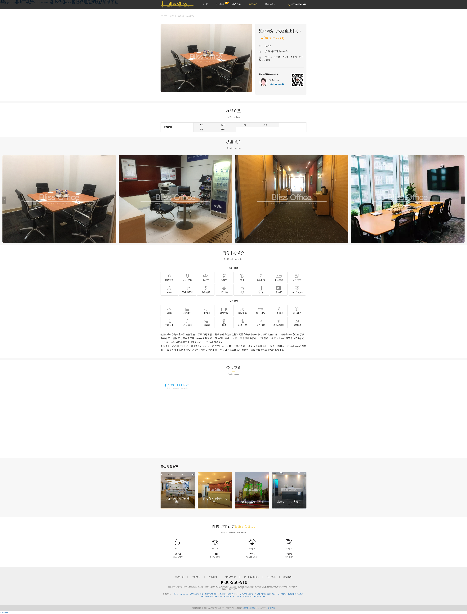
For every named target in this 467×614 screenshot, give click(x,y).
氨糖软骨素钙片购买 (295, 594)
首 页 (205, 4)
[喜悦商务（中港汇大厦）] (215, 490)
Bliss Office (164, 16)
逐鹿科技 (271, 608)
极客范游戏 (237, 596)
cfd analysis (184, 594)
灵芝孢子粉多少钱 (196, 594)
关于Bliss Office (251, 577)
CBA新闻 (227, 596)
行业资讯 (271, 577)
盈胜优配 (243, 594)
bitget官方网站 (259, 596)
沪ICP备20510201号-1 (251, 608)
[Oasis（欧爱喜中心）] (252, 490)
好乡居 (257, 594)
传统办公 (236, 4)
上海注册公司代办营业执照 (228, 594)
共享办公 (253, 4)
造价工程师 (218, 596)
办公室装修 (282, 594)
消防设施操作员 (207, 596)
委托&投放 (270, 4)
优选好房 (220, 4)
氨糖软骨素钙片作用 (269, 594)
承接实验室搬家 (210, 594)
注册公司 (175, 594)
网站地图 (4, 612)
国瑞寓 (250, 594)
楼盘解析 (287, 577)
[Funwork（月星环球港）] (178, 490)
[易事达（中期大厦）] (289, 490)
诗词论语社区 (248, 596)
